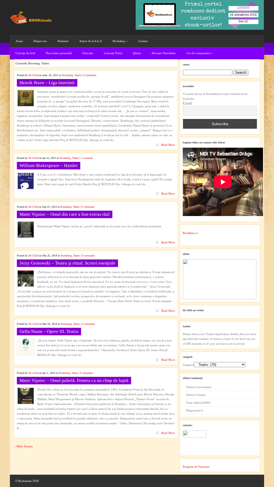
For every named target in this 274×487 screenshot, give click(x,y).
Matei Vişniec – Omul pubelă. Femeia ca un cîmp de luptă (74, 380)
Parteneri (63, 41)
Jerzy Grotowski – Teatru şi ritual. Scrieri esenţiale (67, 263)
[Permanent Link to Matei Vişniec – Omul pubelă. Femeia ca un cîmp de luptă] (26, 402)
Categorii (188, 364)
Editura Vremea (196, 394)
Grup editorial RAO (198, 402)
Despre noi (40, 41)
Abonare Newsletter (163, 53)
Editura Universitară (198, 387)
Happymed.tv (194, 410)
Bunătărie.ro (190, 233)
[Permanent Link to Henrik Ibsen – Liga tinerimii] (26, 105)
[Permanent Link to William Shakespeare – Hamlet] (26, 187)
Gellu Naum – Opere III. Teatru (49, 331)
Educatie (87, 53)
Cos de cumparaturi (200, 53)
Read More (168, 144)
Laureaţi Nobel (113, 53)
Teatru (78, 75)
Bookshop (120, 41)
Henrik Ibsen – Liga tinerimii (47, 82)
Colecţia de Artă (25, 53)
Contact (143, 41)
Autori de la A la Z (90, 41)
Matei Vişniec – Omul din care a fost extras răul (65, 214)
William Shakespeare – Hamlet (49, 165)
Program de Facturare (196, 466)
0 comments (89, 75)
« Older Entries (23, 446)
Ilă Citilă (33, 75)
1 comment (87, 158)
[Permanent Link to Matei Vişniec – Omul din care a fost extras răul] (26, 236)
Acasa (19, 41)
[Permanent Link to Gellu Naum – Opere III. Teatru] (26, 353)
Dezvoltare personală (59, 53)
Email (187, 103)
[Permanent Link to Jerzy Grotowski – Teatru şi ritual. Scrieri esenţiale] (26, 285)
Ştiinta (137, 53)
